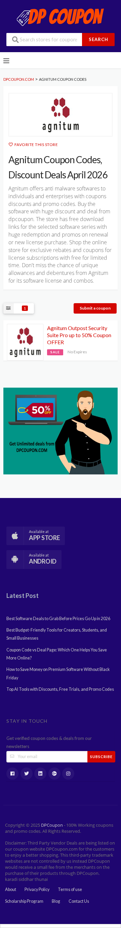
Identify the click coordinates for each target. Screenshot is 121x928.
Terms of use (70, 889)
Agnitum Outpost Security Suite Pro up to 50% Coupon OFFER (79, 335)
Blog (56, 901)
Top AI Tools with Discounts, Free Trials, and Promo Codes (60, 689)
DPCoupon (52, 825)
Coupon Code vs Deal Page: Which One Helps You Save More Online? (56, 654)
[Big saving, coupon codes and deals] (60, 430)
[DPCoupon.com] (60, 16)
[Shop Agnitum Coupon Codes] (60, 115)
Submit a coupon (95, 308)
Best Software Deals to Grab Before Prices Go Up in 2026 (58, 618)
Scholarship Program (24, 901)
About (10, 889)
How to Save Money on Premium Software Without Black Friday (58, 673)
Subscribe (101, 756)
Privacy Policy (37, 889)
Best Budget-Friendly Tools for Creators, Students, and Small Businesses (56, 634)
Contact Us (79, 901)
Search (98, 39)
